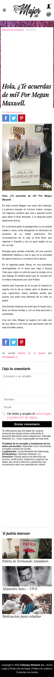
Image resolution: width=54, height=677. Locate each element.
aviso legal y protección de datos (29, 415)
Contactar (48, 14)
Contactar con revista (27, 672)
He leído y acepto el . (29, 415)
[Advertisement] (27, 56)
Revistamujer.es (14, 112)
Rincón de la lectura (13, 30)
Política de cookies (41, 668)
